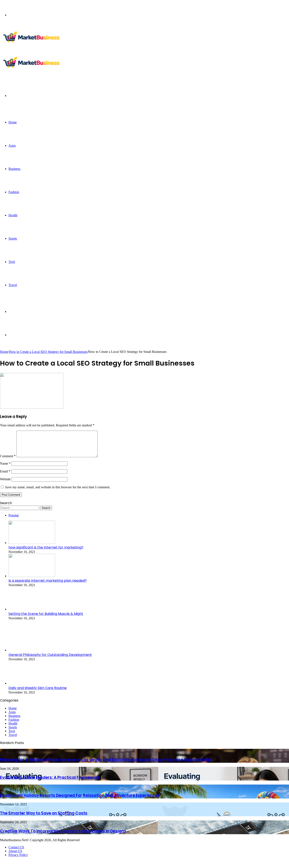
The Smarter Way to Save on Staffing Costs (43, 813)
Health (12, 215)
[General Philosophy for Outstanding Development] (31, 650)
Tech (11, 261)
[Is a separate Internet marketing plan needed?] (31, 576)
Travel (12, 285)
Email (5, 471)
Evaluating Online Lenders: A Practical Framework (50, 777)
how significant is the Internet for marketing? (45, 547)
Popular (13, 515)
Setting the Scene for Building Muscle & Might (45, 613)
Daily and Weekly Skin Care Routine (37, 687)
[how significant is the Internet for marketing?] (31, 543)
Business (14, 169)
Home (12, 122)
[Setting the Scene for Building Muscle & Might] (31, 609)
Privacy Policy (18, 855)
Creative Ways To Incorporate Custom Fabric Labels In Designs (63, 831)
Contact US (16, 847)
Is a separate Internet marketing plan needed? (47, 580)
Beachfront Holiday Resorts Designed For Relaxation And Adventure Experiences (80, 795)
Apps (12, 145)
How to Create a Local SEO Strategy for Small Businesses (48, 351)
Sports (12, 238)
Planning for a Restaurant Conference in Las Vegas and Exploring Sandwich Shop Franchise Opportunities (106, 760)
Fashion (13, 192)
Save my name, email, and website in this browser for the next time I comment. (57, 487)
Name (5, 463)
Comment (8, 456)
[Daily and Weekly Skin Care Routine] (31, 683)
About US (15, 851)
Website (5, 479)
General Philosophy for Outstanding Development (50, 654)
